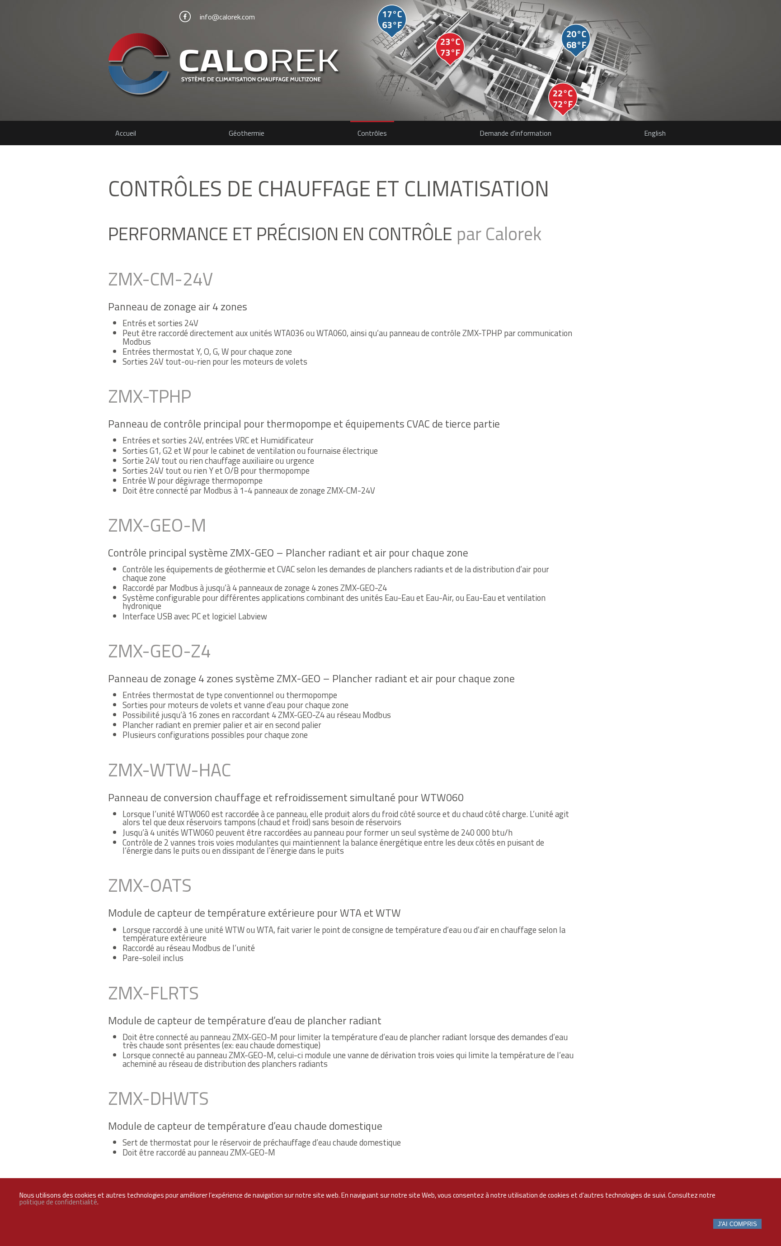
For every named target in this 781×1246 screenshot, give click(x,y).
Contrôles (372, 133)
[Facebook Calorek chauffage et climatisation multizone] (185, 16)
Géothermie (246, 133)
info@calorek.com (227, 16)
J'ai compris (737, 1224)
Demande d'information (515, 133)
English (655, 133)
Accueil (125, 133)
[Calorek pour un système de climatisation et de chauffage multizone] (390, 66)
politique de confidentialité (58, 1201)
